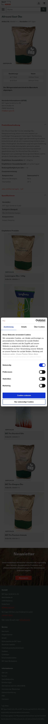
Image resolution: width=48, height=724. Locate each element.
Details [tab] (24, 327)
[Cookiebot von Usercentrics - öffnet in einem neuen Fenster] (35, 320)
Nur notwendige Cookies (24, 402)
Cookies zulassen (24, 395)
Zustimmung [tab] (9, 327)
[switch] (42, 372)
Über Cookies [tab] (39, 327)
